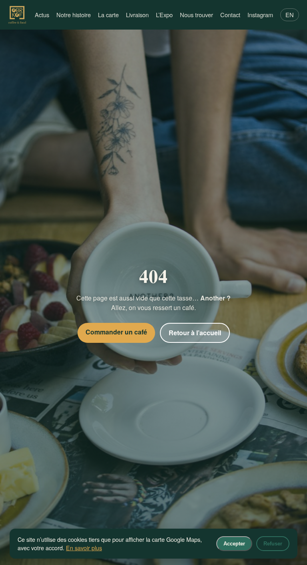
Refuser (272, 544)
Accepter (234, 544)
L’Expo (164, 14)
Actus (42, 14)
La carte (108, 14)
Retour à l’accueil (195, 332)
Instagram (260, 14)
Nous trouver (196, 14)
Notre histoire (73, 14)
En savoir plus (84, 547)
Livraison (137, 14)
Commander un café (116, 331)
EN (289, 14)
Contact (230, 14)
